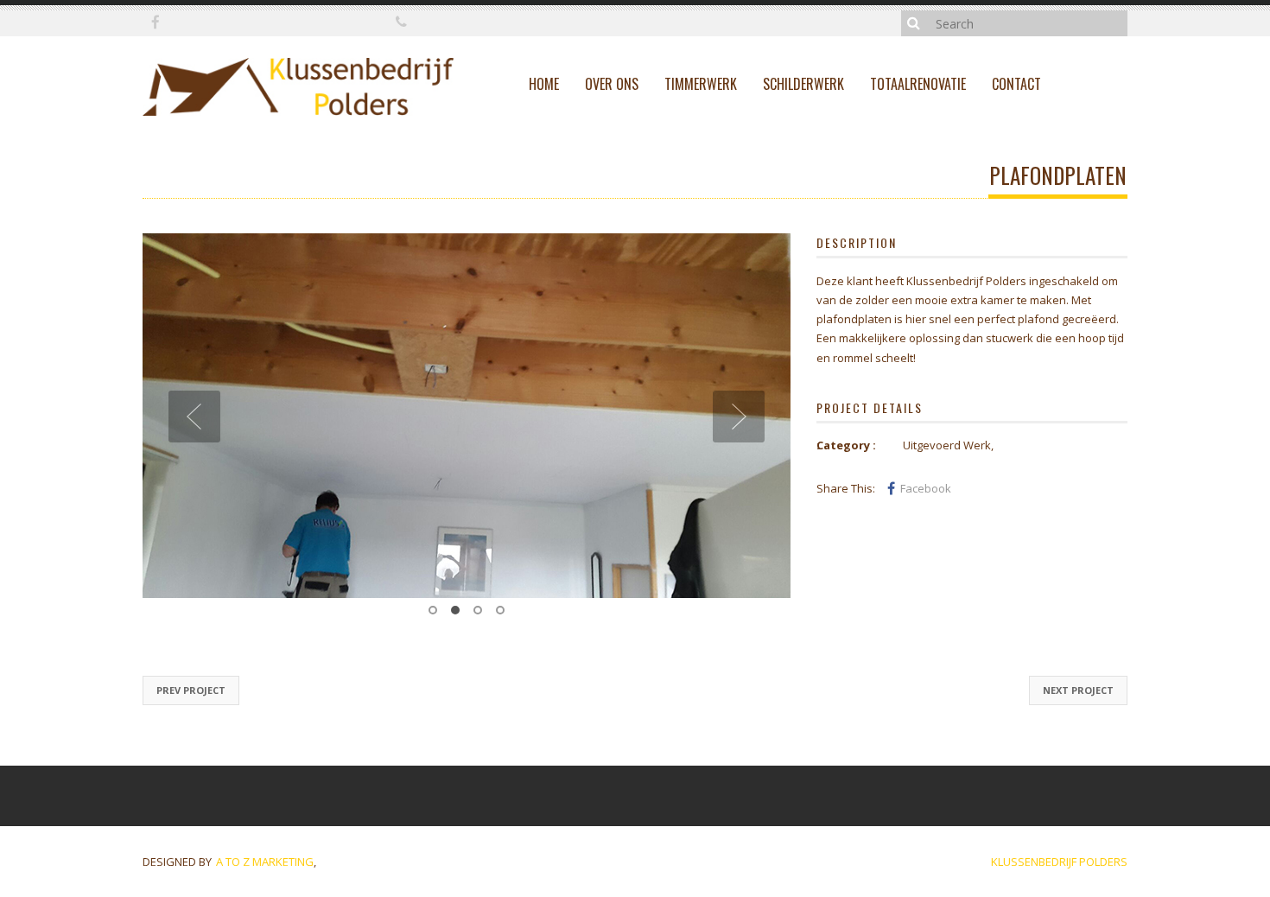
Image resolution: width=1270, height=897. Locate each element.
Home (544, 83)
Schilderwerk (803, 83)
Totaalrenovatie (918, 83)
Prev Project (190, 714)
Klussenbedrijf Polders (1059, 886)
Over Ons (611, 83)
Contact (1016, 83)
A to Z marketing (265, 886)
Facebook (925, 488)
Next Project (1078, 714)
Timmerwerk (700, 83)
